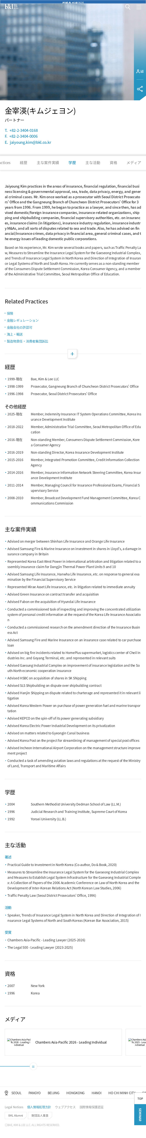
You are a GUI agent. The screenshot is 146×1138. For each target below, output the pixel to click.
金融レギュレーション (23, 320)
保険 (10, 313)
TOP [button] (140, 1098)
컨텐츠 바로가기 (73, 2)
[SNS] (140, 89)
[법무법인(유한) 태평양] (11, 6)
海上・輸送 (15, 334)
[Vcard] (140, 71)
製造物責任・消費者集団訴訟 (27, 341)
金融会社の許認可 (19, 327)
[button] (127, 7)
